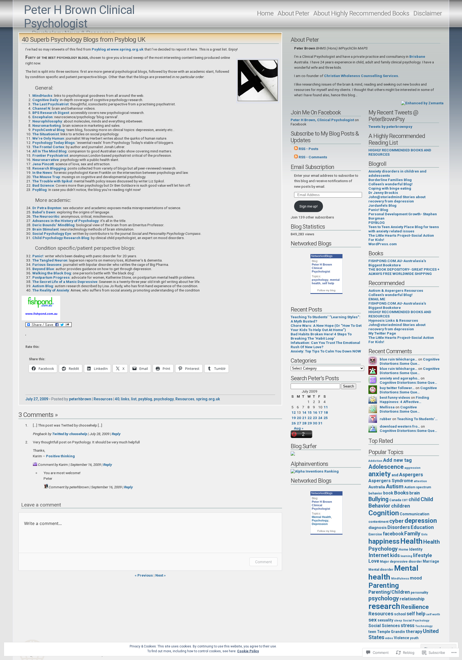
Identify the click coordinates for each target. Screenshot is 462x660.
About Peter (293, 13)
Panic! (37, 256)
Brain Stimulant (45, 229)
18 (326, 412)
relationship (412, 598)
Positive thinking (60, 456)
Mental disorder (380, 569)
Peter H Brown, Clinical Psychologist (322, 120)
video (389, 638)
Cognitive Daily (45, 100)
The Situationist (45, 134)
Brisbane (417, 56)
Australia (376, 487)
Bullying (378, 499)
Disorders (398, 527)
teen (372, 632)
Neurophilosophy (47, 121)
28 (304, 423)
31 (320, 423)
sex (372, 620)
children (400, 506)
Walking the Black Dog (51, 273)
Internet (378, 555)
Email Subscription (312, 167)
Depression (320, 523)
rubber (385, 419)
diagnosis (377, 527)
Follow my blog (326, 290)
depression (421, 520)
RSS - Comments (313, 157)
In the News (42, 172)
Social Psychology (416, 620)
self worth (433, 614)
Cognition (383, 513)
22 (309, 418)
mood (416, 578)
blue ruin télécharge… (398, 359)
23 (315, 418)
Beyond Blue (43, 269)
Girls (424, 534)
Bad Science (43, 185)
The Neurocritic (45, 216)
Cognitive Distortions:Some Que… (410, 361)
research (384, 606)
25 (326, 418)
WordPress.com (382, 244)
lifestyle (422, 555)
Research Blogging (49, 168)
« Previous (144, 575)
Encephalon (42, 117)
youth (414, 638)
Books (401, 493)
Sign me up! (308, 206)
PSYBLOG (376, 222)
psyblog (145, 399)
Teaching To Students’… (417, 419)
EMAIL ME (376, 299)
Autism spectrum (417, 487)
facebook (393, 533)
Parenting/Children (389, 592)
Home (265, 13)
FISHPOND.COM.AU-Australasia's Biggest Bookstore (397, 263)
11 (326, 407)
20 (299, 418)
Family (412, 533)
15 (309, 412)
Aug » (298, 428)
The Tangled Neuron (49, 260)
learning (406, 556)
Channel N (41, 108)
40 (117, 399)
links (125, 399)
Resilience (415, 606)
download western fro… (400, 426)
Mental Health (321, 517)
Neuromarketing (46, 125)
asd (395, 475)
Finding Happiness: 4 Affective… (404, 399)
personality (419, 592)
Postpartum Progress (51, 277)
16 (315, 412)
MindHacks (42, 95)
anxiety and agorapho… (400, 378)
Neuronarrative (45, 160)
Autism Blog (42, 286)
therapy (414, 631)
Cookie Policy (248, 651)
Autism (394, 486)
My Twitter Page (382, 333)
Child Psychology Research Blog (60, 238)
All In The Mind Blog (49, 151)
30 (315, 423)
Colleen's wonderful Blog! (390, 184)
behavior (375, 493)
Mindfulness (400, 578)
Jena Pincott (43, 164)
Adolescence (386, 466)
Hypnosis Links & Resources (393, 320)
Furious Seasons (46, 264)
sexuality (385, 620)
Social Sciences (384, 625)
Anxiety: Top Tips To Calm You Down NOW (326, 351)
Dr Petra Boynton (46, 208)
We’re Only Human (48, 138)
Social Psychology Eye (51, 233)
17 (320, 412)
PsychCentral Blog (48, 130)
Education (422, 527)
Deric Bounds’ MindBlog (53, 225)
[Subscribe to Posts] (296, 149)
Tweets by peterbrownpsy (390, 126)
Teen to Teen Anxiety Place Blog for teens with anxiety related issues (403, 229)
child (414, 499)
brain (414, 493)
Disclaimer (427, 13)
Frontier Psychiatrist (50, 155)
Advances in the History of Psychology (65, 220)
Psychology (320, 520)
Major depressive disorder (401, 561)
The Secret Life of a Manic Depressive (64, 281)
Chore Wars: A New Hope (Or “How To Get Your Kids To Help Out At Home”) (326, 327)
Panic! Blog (378, 210)
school (400, 614)
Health (411, 541)
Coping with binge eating (389, 188)
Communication (414, 514)
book (388, 493)
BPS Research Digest (50, 112)
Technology (423, 626)
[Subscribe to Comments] (296, 157)
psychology (164, 399)
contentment (378, 522)
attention (420, 481)
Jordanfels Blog (382, 205)
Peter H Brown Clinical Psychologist (79, 16)
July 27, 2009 (36, 399)
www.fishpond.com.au (41, 313)
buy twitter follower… (397, 388)
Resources (103, 399)
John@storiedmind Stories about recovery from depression (396, 199)
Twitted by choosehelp (69, 434)
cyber (396, 521)
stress (407, 625)
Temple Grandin (391, 632)
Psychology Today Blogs (53, 142)
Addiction (375, 461)
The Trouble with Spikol (52, 181)
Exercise (375, 534)
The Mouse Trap (46, 177)
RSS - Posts (308, 149)
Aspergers (411, 475)
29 (309, 423)
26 (293, 423)
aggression (413, 468)
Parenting (383, 585)
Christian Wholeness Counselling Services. (361, 76)
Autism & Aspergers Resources (395, 290)
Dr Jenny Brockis (383, 192)
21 (304, 418)
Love (373, 561)
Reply (116, 434)
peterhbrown (80, 399)
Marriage (431, 561)
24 (320, 418)
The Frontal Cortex (48, 147)
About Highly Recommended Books (361, 13)
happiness (383, 541)
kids (395, 555)
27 (299, 423)
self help (328, 283)
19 (293, 418)
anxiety (379, 474)
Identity (415, 549)
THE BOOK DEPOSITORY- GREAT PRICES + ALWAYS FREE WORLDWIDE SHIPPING (404, 271)
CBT (405, 500)
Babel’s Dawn (43, 212)
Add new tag (397, 460)
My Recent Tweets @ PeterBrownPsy (393, 115)
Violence (401, 638)
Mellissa (387, 407)
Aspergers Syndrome (390, 480)
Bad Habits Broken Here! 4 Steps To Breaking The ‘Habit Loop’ (321, 336)
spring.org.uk (208, 399)
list (134, 399)
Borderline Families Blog (390, 180)
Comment (263, 561)
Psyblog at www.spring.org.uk (118, 49)
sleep (398, 620)
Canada (395, 500)
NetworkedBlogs (322, 256)
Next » (160, 575)
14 (304, 412)
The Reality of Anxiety (50, 290)
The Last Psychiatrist (50, 104)
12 (293, 412)
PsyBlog (39, 189)
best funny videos (395, 397)
